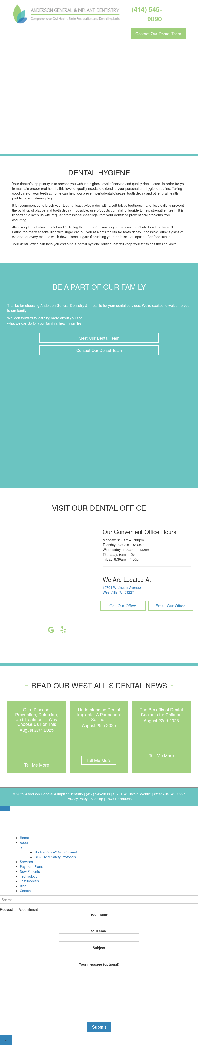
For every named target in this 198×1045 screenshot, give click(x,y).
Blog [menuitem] (23, 885)
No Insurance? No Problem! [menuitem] (56, 852)
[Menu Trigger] (5, 808)
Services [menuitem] (26, 861)
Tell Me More (36, 765)
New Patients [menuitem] (30, 871)
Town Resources (119, 798)
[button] (99, 338)
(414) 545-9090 (98, 793)
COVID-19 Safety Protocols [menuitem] (55, 856)
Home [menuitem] (24, 837)
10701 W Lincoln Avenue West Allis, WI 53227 (122, 590)
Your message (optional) (99, 964)
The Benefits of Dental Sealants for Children (161, 711)
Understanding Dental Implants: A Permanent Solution (99, 714)
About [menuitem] (24, 845)
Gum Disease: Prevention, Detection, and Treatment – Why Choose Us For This (36, 716)
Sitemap (97, 798)
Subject (99, 947)
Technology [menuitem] (28, 876)
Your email (99, 930)
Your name (99, 914)
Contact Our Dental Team (158, 33)
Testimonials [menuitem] (29, 881)
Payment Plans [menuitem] (31, 866)
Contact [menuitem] (26, 890)
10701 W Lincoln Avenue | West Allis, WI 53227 (149, 793)
